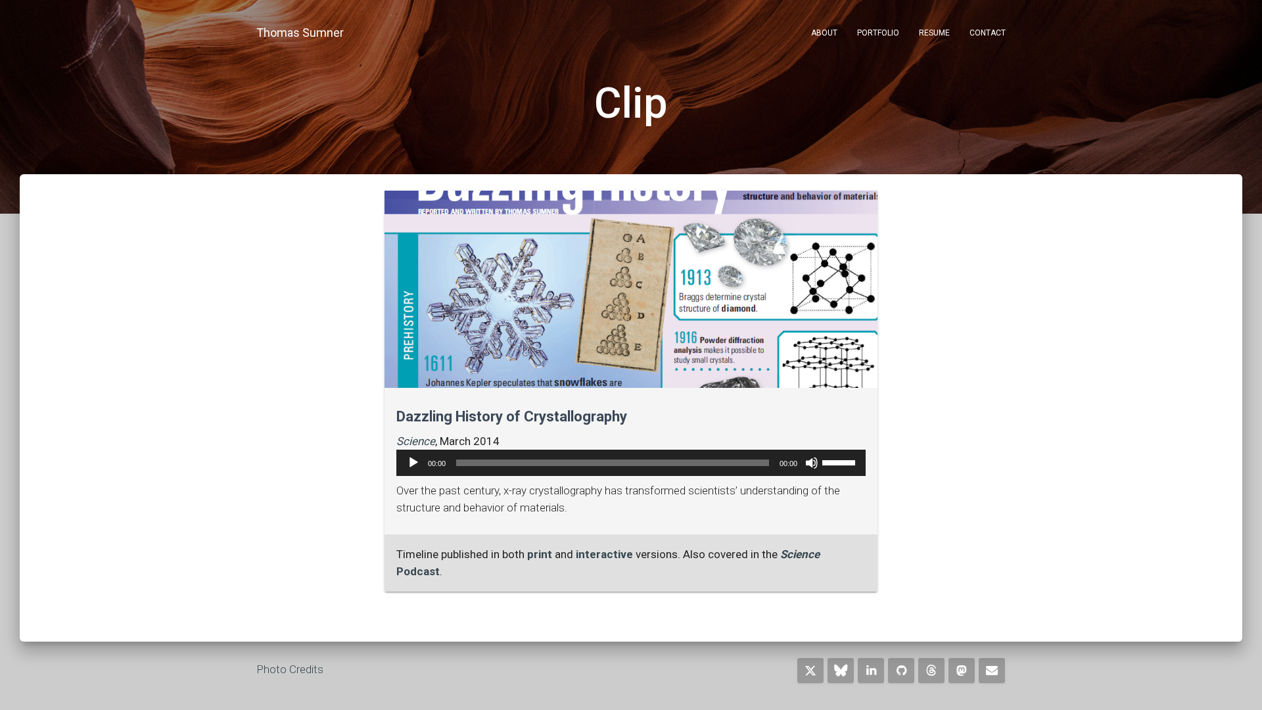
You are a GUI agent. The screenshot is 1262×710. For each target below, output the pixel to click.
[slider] (840, 461)
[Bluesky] (841, 670)
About (824, 32)
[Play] (413, 462)
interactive (604, 554)
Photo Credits (289, 669)
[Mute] (811, 462)
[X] (810, 670)
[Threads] (931, 670)
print (539, 554)
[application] (631, 463)
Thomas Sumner (300, 32)
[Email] (992, 670)
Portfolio (878, 32)
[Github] (901, 670)
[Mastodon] (961, 670)
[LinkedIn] (871, 670)
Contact (988, 32)
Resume (934, 32)
